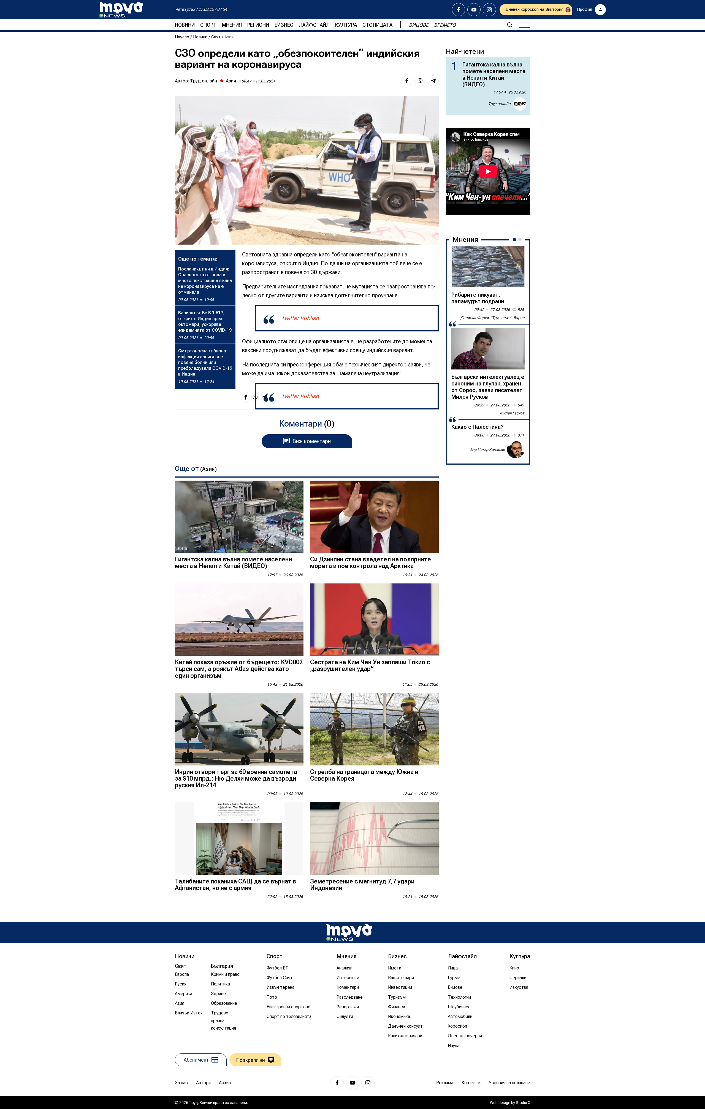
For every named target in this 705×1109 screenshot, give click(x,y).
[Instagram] (489, 9)
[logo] (121, 10)
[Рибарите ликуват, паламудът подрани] (488, 266)
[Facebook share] (406, 80)
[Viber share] (419, 80)
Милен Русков (512, 413)
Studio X (523, 1102)
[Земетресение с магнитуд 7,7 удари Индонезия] (374, 838)
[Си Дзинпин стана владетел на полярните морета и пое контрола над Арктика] (374, 517)
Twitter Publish (300, 318)
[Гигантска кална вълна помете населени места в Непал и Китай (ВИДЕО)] (239, 517)
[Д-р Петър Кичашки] (516, 449)
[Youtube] (474, 9)
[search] (510, 25)
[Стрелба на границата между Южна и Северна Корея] (374, 729)
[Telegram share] (433, 80)
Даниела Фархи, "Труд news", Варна (492, 317)
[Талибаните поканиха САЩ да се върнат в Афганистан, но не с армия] (239, 838)
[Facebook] (458, 9)
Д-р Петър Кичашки (487, 449)
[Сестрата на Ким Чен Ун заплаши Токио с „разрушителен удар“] (374, 619)
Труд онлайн (203, 81)
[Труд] (349, 932)
